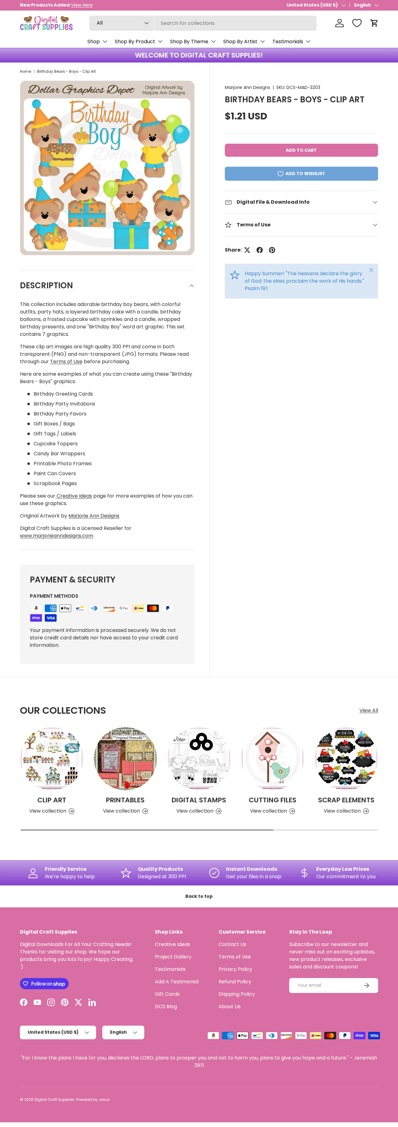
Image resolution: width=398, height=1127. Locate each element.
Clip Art (51, 800)
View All (368, 710)
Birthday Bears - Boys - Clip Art (66, 71)
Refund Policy (235, 981)
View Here (82, 5)
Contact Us (232, 944)
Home (25, 71)
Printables (125, 800)
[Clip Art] (51, 758)
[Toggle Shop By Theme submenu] (213, 41)
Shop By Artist (240, 41)
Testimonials (287, 41)
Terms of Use (66, 361)
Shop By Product (135, 41)
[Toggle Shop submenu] (105, 41)
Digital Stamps (199, 800)
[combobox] (203, 23)
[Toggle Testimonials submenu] (308, 41)
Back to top (199, 896)
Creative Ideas (73, 495)
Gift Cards (167, 994)
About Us (230, 1006)
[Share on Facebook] (259, 250)
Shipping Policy (237, 994)
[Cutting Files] (272, 758)
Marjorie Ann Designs (247, 87)
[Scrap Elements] (346, 758)
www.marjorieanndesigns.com (56, 535)
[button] (374, 23)
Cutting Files (272, 800)
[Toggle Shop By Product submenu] (160, 41)
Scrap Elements (346, 800)
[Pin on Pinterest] (272, 250)
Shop (93, 41)
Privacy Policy (235, 969)
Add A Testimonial (177, 981)
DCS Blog (166, 1006)
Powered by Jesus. (93, 1099)
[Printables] (125, 758)
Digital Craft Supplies (54, 1099)
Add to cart (301, 150)
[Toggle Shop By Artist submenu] (262, 41)
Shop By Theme (189, 41)
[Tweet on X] (247, 250)
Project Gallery (173, 956)
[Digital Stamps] (199, 758)
